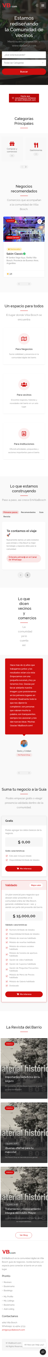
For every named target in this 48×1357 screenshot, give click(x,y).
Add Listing (9, 1309)
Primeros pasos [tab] (10, 512)
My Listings (9, 1301)
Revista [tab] (6, 516)
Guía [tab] (41, 512)
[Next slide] (27, 575)
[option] (24, 708)
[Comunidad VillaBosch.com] (10, 5)
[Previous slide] (21, 575)
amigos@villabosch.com (13, 1330)
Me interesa (25, 868)
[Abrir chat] (43, 1352)
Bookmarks (9, 1286)
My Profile (8, 1296)
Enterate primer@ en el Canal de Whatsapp (23, 558)
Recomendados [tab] (28, 512)
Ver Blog (24, 1235)
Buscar (24, 71)
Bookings (8, 1290)
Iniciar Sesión (37, 5)
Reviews (8, 1282)
